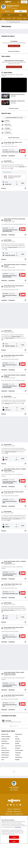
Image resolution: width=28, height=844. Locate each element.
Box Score (3, 188)
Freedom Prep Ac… (5, 743)
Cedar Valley (4, 741)
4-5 (2, 611)
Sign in (24, 2)
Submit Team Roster (13, 137)
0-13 (9, 520)
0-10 (6, 453)
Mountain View (4, 757)
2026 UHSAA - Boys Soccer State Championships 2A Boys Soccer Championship (14, 177)
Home (3, 18)
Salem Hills (17, 741)
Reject (14, 841)
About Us (10, 809)
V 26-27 (7, 11)
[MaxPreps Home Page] (7, 22)
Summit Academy (19, 750)
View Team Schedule (13, 51)
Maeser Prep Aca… (5, 750)
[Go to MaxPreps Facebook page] (20, 805)
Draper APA (21, 166)
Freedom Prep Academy (10, 451)
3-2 (23, 403)
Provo (16, 736)
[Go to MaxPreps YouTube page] (11, 805)
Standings (19, 18)
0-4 (6, 249)
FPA (6, 459)
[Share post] (25, 155)
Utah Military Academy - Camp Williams (10, 518)
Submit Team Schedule (14, 46)
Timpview (17, 755)
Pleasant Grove (18, 734)
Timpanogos (18, 752)
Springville (17, 748)
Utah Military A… (19, 757)
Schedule (8, 18)
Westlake (17, 759)
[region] (14, 830)
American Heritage (5, 736)
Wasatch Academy (16, 336)
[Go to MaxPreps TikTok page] (8, 805)
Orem (2, 759)
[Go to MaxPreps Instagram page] (14, 805)
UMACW (7, 527)
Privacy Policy (17, 811)
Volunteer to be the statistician (14, 67)
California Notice (18, 814)
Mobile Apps (17, 809)
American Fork (4, 734)
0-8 (12, 168)
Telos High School (14, 787)
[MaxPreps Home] (8, 2)
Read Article (4, 155)
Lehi (2, 745)
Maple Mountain (5, 752)
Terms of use (8, 814)
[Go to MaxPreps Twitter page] (17, 805)
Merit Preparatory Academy (7, 610)
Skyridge (17, 743)
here (21, 117)
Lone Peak (3, 748)
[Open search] (18, 2)
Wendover (7, 403)
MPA (6, 618)
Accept (14, 837)
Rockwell (17, 739)
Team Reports (5, 149)
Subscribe (9, 811)
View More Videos (13, 108)
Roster (13, 18)
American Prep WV (12, 247)
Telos (6, 182)
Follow (20, 11)
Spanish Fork (18, 745)
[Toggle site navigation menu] (2, 2)
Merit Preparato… (5, 755)
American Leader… (5, 739)
